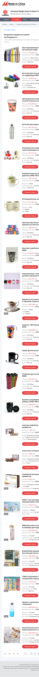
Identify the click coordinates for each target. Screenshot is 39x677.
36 (13, 654)
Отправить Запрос (30, 66)
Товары (17, 19)
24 (9, 653)
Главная (6, 19)
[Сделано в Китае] (14, 4)
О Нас (25, 19)
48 (17, 654)
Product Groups (10, 30)
